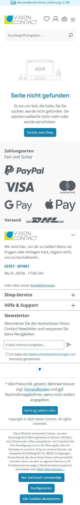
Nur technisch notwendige (41, 477)
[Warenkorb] (64, 18)
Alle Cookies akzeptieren (41, 499)
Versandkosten (37, 389)
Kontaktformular (42, 285)
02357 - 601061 (16, 266)
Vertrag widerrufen (40, 410)
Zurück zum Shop (40, 132)
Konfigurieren (41, 488)
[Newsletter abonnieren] (68, 344)
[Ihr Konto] (55, 18)
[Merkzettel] (46, 18)
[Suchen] (70, 35)
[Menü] (73, 19)
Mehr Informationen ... (51, 469)
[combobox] (35, 35)
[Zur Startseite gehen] (19, 20)
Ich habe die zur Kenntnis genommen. (42, 356)
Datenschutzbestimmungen (49, 354)
